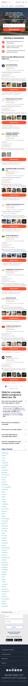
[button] (4, 84)
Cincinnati (4, 550)
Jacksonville (5, 489)
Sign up (14, 627)
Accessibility (20, 675)
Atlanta (4, 499)
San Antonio (5, 589)
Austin (3, 577)
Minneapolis (5, 521)
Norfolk (4, 594)
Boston (4, 513)
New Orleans (5, 509)
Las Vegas (4, 531)
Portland (4, 560)
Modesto (4, 467)
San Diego (4, 472)
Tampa (3, 496)
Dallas (3, 579)
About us (4, 663)
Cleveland (4, 552)
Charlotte (4, 540)
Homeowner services (8, 650)
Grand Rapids (5, 518)
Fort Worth (5, 584)
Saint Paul (4, 523)
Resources (4, 658)
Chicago (4, 501)
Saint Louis (5, 528)
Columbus (4, 555)
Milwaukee (5, 606)
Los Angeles (5, 465)
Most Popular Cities (6, 612)
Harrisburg (4, 562)
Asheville (4, 538)
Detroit (4, 516)
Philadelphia (5, 565)
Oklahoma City (6, 557)
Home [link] (3, 6)
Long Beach (5, 462)
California (10, 675)
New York (4, 535)
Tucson (4, 458)
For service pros (6, 654)
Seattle (4, 601)
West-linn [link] (11, 6)
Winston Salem (6, 548)
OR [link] (7, 6)
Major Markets (7, 449)
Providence (5, 569)
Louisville (4, 506)
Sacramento (5, 470)
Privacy (6, 675)
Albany (3, 533)
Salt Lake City (5, 591)
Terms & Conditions (22, 677)
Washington (5, 484)
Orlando (4, 494)
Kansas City (5, 526)
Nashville (4, 574)
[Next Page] (25, 386)
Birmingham (5, 453)
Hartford (4, 482)
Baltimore (4, 511)
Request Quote (14, 89)
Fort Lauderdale (6, 487)
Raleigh (4, 545)
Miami (3, 492)
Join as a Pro (18, 2)
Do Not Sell (15, 675)
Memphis (4, 572)
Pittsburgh (4, 567)
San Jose (4, 477)
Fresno (3, 460)
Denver (4, 479)
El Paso (4, 582)
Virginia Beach (6, 599)
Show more (24, 80)
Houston (4, 586)
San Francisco (5, 475)
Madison (4, 603)
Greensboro (5, 543)
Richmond (4, 596)
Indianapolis (5, 504)
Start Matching (14, 30)
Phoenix (4, 455)
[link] (14, 67)
